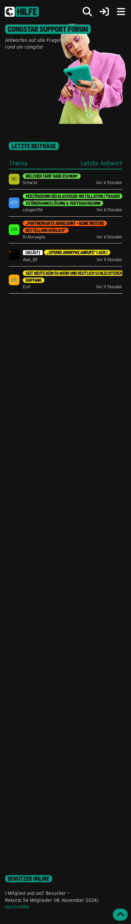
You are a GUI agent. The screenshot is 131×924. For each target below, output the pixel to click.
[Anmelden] (104, 12)
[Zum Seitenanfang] (120, 915)
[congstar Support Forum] (21, 11)
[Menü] (121, 11)
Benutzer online (28, 878)
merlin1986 (17, 907)
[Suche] (87, 11)
